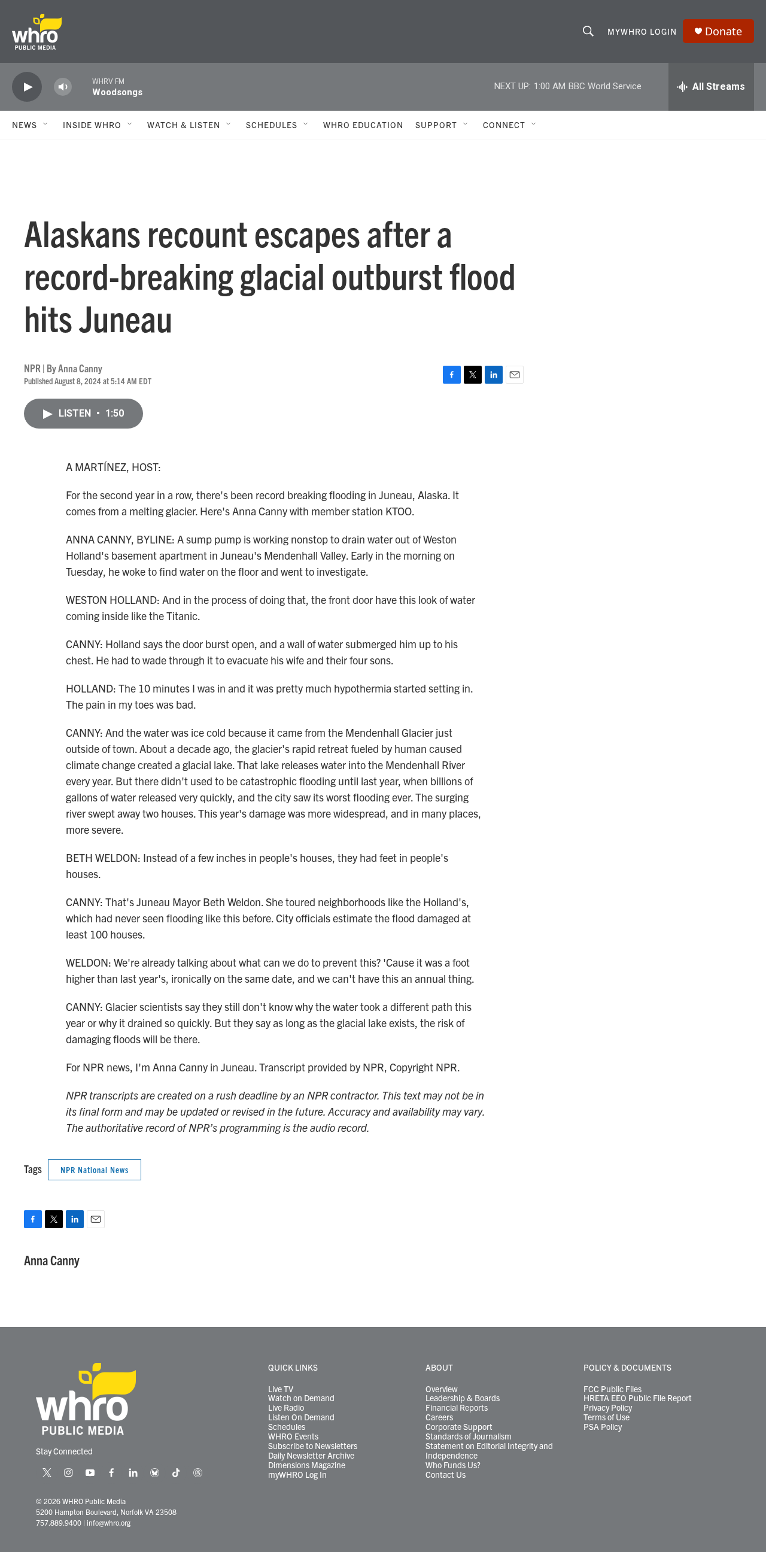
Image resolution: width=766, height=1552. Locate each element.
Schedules (286, 1427)
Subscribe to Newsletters (312, 1446)
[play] (27, 87)
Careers (439, 1417)
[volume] (63, 87)
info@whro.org (108, 1522)
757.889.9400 (58, 1522)
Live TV (280, 1389)
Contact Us (445, 1475)
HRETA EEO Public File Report (637, 1398)
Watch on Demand (301, 1398)
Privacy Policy (607, 1408)
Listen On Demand (301, 1417)
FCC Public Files (612, 1389)
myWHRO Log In (297, 1475)
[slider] (82, 86)
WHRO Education (363, 124)
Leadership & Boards (462, 1398)
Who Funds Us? (453, 1465)
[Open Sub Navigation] (46, 124)
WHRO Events (293, 1436)
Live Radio (286, 1408)
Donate (723, 31)
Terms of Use (606, 1417)
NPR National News (94, 1169)
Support (436, 124)
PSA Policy (602, 1427)
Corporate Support (459, 1427)
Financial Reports (456, 1408)
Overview (441, 1389)
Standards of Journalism (468, 1436)
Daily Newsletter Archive (311, 1455)
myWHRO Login (642, 31)
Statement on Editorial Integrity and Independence (489, 1450)
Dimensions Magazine (306, 1465)
